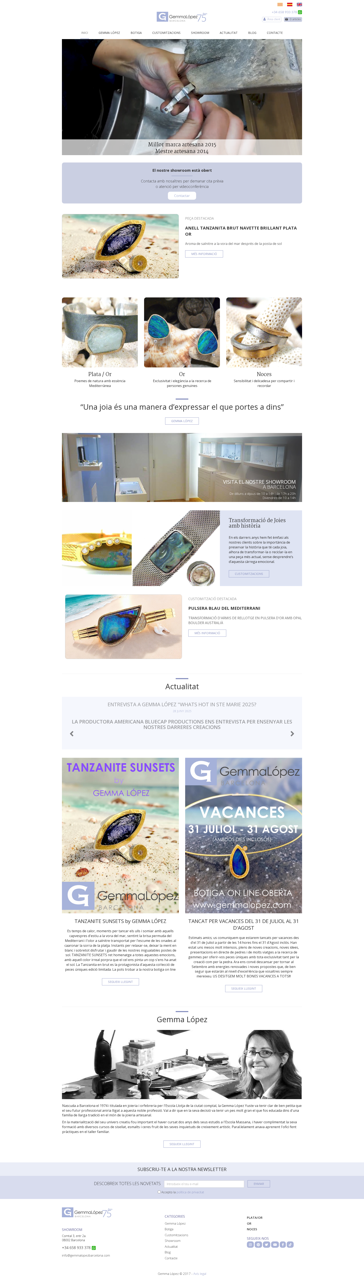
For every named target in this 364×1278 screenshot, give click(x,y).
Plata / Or (100, 374)
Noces (264, 374)
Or (182, 374)
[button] (71, 733)
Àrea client (273, 19)
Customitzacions (166, 33)
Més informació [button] (204, 254)
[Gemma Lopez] (182, 17)
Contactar (182, 195)
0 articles (294, 19)
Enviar (259, 1184)
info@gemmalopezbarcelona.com (86, 1255)
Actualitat (229, 33)
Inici (84, 33)
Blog (252, 33)
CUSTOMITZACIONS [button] (249, 574)
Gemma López (109, 33)
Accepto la (182, 1192)
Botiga (136, 33)
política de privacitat (190, 1192)
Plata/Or (254, 1217)
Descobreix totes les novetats (127, 1183)
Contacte (275, 33)
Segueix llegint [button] (120, 982)
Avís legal (199, 1273)
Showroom (200, 33)
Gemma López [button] (182, 421)
